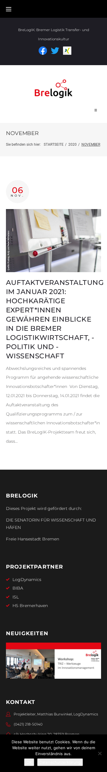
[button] (95, 110)
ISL (15, 597)
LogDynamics (26, 579)
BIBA (17, 588)
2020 (72, 144)
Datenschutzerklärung (60, 762)
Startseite (54, 144)
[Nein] (100, 753)
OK (29, 762)
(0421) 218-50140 (28, 724)
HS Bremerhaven (30, 605)
